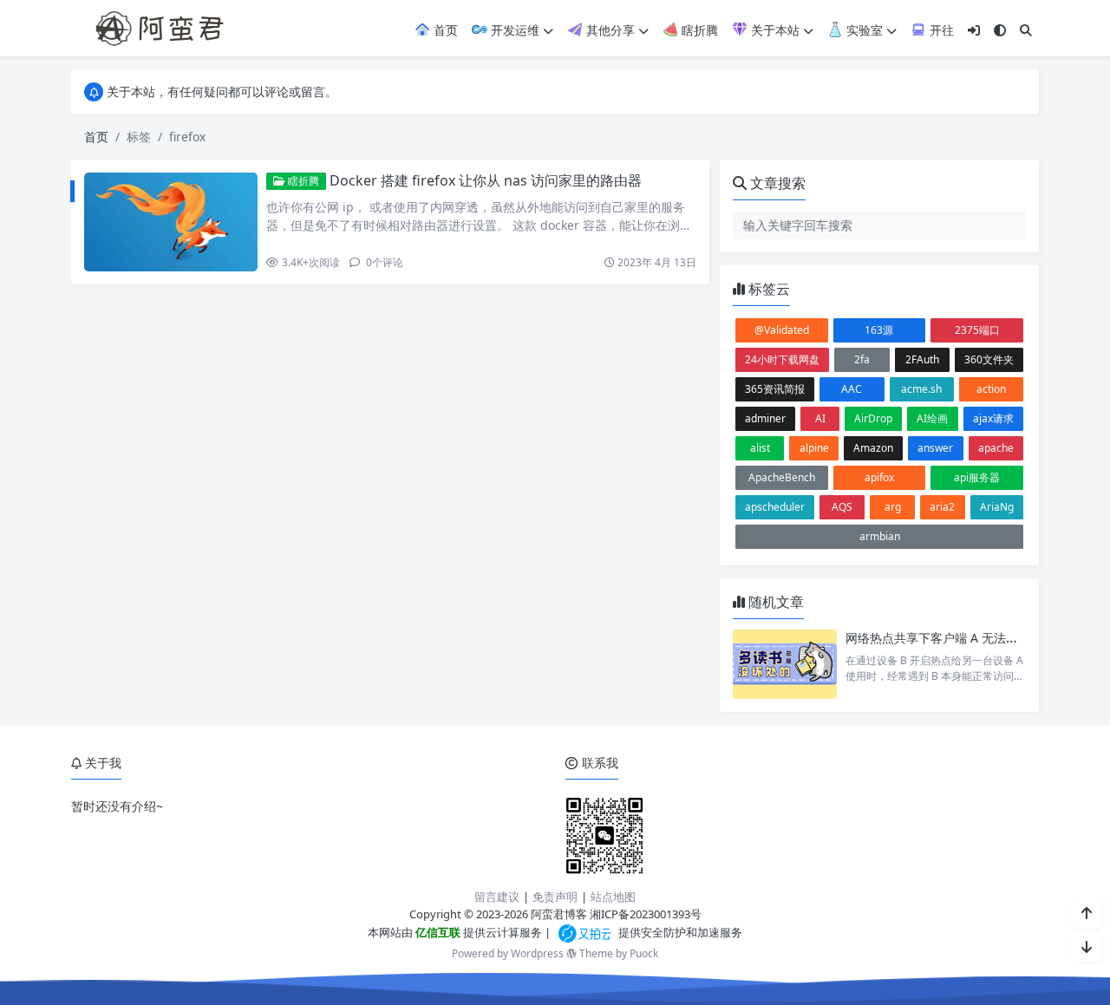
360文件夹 (989, 359)
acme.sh (921, 389)
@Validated (781, 330)
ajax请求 (993, 418)
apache (996, 448)
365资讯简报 (775, 389)
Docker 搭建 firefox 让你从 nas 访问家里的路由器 (486, 180)
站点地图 (613, 896)
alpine (814, 448)
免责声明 (555, 896)
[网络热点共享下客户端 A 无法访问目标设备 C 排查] (785, 664)
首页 (444, 30)
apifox (879, 477)
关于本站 (774, 30)
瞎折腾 (698, 30)
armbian (879, 536)
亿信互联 (436, 932)
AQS (842, 506)
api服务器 (977, 477)
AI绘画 (932, 418)
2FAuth (922, 359)
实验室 (863, 30)
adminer (765, 418)
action (991, 389)
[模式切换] (1000, 30)
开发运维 (513, 30)
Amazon (873, 448)
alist (760, 448)
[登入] (974, 30)
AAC (851, 389)
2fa (862, 359)
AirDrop (873, 418)
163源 (879, 330)
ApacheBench (781, 477)
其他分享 (609, 30)
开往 (940, 30)
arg (893, 506)
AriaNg (997, 506)
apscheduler (775, 506)
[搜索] (1026, 30)
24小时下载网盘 (782, 359)
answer (935, 448)
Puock (644, 953)
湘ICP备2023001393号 (646, 914)
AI (820, 418)
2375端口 (977, 330)
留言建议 (496, 896)
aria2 (942, 506)
